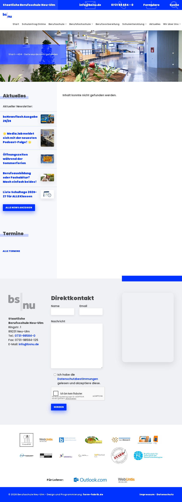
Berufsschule (57, 24)
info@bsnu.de (90, 5)
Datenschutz (165, 494)
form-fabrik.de (93, 494)
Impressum (147, 494)
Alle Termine (11, 251)
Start (16, 24)
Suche (174, 5)
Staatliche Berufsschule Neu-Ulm (29, 5)
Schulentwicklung (133, 24)
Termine (13, 233)
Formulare (151, 5)
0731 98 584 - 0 (122, 5)
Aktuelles (154, 24)
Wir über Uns (171, 24)
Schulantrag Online (34, 24)
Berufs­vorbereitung (107, 24)
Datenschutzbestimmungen (77, 379)
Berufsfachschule (80, 24)
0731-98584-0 (25, 336)
